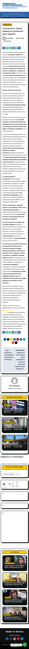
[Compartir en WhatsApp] (10, 48)
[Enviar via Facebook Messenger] (16, 48)
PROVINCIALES (7, 24)
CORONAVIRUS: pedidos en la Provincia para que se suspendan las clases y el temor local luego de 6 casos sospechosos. (20, 359)
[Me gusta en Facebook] (13, 48)
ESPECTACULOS (9, 563)
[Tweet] (7, 48)
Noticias (11, 38)
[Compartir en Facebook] (3, 48)
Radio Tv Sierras (14, 13)
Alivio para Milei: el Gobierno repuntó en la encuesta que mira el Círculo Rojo (14, 601)
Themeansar (14, 646)
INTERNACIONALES (10, 580)
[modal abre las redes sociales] (19, 48)
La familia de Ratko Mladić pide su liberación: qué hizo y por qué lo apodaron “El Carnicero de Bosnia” (14, 585)
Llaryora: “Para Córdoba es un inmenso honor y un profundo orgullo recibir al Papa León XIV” (14, 410)
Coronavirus (7, 41)
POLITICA (7, 597)
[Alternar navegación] (2, 15)
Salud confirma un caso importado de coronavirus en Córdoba (9, 355)
